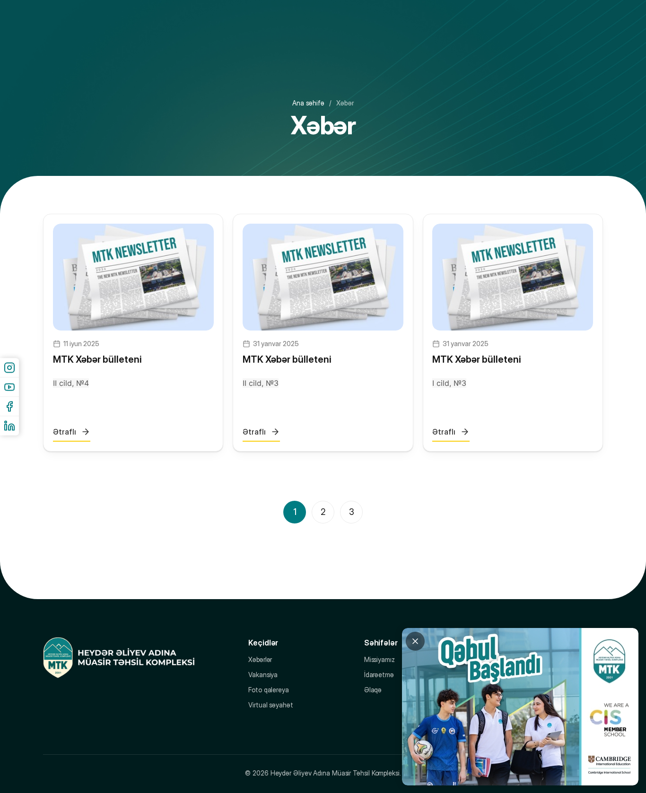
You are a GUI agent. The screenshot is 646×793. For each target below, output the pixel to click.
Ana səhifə (308, 103)
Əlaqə (373, 690)
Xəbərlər (260, 659)
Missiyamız (379, 659)
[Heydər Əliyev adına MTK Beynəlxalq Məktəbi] (119, 658)
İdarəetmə (379, 675)
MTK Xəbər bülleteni (97, 359)
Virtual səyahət (270, 705)
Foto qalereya (268, 690)
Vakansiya (263, 675)
